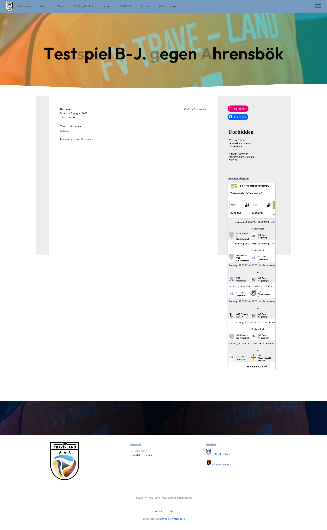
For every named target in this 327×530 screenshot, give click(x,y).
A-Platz (64, 130)
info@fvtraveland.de (141, 454)
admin (172, 511)
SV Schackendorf (221, 464)
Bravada (164, 518)
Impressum (157, 511)
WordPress (178, 518)
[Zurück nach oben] (313, 516)
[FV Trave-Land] (9, 6)
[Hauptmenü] (318, 6)
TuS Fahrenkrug (221, 453)
